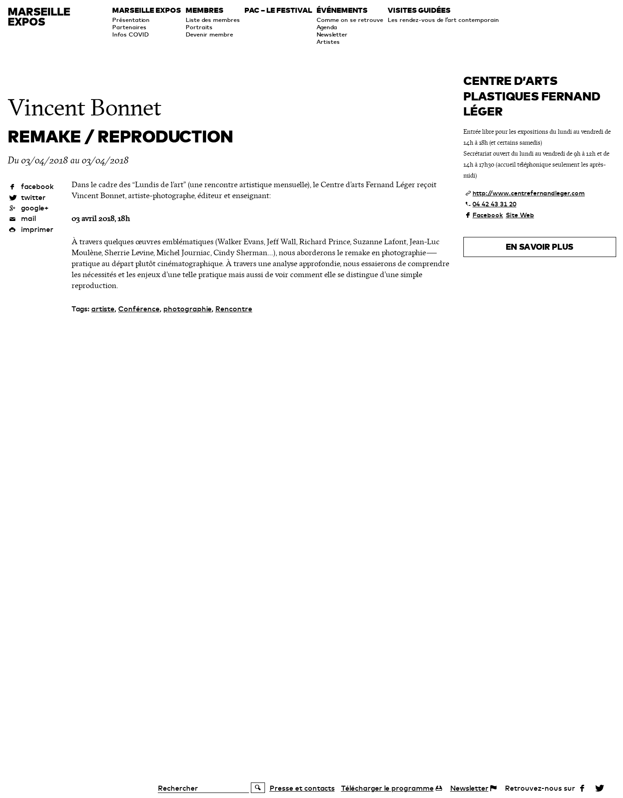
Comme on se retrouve (350, 19)
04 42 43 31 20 (494, 204)
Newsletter (332, 34)
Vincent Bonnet (84, 107)
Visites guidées (419, 10)
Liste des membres (213, 19)
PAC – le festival (278, 10)
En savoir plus (539, 247)
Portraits (199, 27)
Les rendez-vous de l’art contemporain (443, 19)
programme (387, 788)
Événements (342, 10)
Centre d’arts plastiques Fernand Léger (531, 96)
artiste (102, 308)
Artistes (328, 41)
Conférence (139, 308)
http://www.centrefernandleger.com (528, 193)
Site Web (520, 215)
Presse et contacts (302, 788)
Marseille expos (146, 10)
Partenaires (129, 27)
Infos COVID (130, 34)
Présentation (131, 19)
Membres (204, 10)
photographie (187, 308)
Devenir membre (209, 34)
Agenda (327, 27)
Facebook (487, 215)
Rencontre (233, 308)
